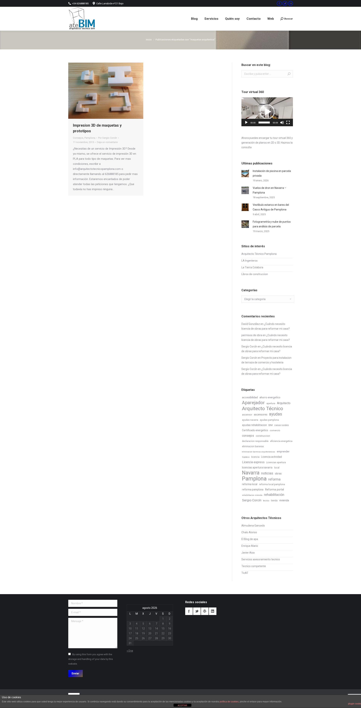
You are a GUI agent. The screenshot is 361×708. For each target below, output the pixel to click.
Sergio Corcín (249, 346)
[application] (267, 111)
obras (278, 473)
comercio (275, 430)
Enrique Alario (249, 545)
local (276, 467)
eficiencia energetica (281, 441)
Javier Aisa (248, 552)
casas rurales (281, 425)
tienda (274, 500)
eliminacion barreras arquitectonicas (258, 452)
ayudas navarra (250, 420)
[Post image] (245, 173)
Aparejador (253, 402)
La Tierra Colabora (252, 267)
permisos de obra (251, 335)
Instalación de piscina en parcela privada (272, 173)
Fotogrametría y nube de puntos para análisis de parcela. (272, 224)
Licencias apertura (276, 462)
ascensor (247, 414)
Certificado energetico (255, 430)
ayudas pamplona (269, 420)
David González (250, 323)
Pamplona (89, 137)
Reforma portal (274, 489)
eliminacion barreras (253, 446)
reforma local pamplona (272, 484)
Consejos (78, 137)
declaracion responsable (255, 441)
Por (107, 137)
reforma (274, 479)
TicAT (244, 572)
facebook (189, 611)
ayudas (275, 414)
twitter (197, 611)
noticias (267, 473)
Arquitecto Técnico (262, 408)
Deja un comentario (107, 142)
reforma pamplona (252, 489)
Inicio (149, 39)
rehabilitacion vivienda (252, 495)
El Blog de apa (249, 539)
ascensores (260, 414)
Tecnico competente (253, 566)
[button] (267, 111)
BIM (270, 425)
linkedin (212, 611)
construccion (263, 436)
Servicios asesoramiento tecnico (260, 559)
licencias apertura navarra (257, 467)
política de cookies (229, 701)
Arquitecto (283, 403)
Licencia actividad (271, 456)
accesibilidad (250, 397)
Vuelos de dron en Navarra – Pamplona (269, 190)
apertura (270, 403)
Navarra (250, 472)
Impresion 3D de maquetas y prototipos (97, 128)
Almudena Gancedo (253, 525)
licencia (255, 457)
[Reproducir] (246, 122)
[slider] (264, 122)
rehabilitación (274, 495)
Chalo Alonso (249, 532)
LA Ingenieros (249, 260)
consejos (248, 435)
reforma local (249, 484)
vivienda (284, 500)
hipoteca (246, 457)
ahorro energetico (269, 397)
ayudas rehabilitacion (254, 425)
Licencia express (253, 462)
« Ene (130, 650)
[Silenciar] (282, 122)
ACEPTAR (182, 705)
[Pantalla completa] (288, 122)
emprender (283, 451)
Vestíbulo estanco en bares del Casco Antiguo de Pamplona (271, 207)
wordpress (205, 611)
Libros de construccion (254, 274)
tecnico (266, 500)
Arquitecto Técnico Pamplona (259, 253)
